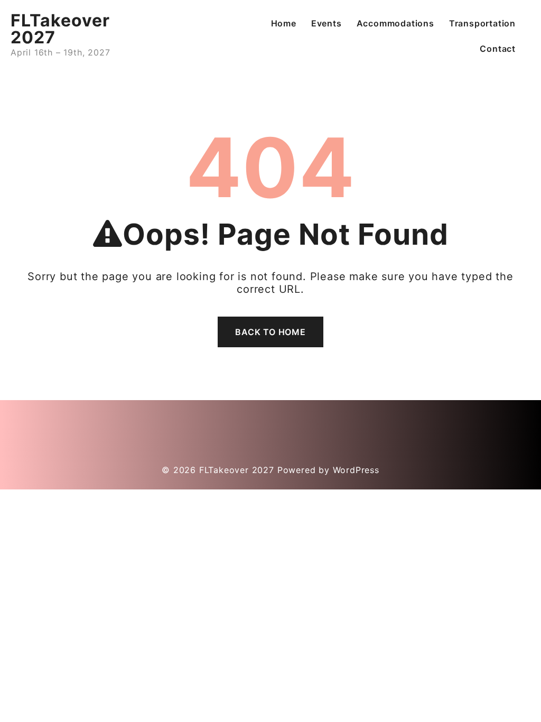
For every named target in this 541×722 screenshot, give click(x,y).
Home (283, 23)
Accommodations (395, 23)
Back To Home (270, 332)
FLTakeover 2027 (60, 29)
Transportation (482, 23)
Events (326, 23)
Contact (498, 48)
